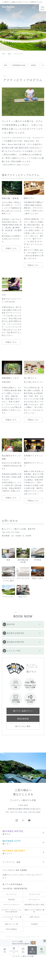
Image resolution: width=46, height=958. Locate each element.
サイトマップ (11, 894)
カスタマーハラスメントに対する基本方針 (11, 911)
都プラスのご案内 (23, 726)
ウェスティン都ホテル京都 (23, 956)
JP (33, 7)
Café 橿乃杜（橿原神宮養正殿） (16, 889)
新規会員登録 (23, 719)
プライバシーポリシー (11, 904)
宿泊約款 (11, 899)
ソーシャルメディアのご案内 (11, 918)
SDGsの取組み (11, 929)
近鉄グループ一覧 (11, 924)
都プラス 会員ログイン (23, 711)
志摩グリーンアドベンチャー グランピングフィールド (22, 876)
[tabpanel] (23, 102)
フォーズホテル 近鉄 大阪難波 (15, 870)
